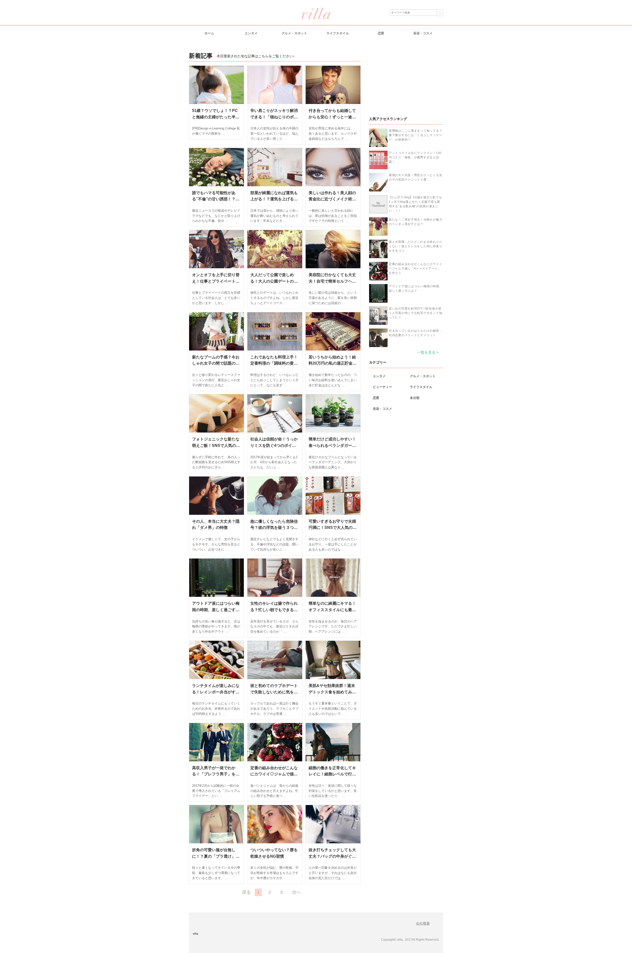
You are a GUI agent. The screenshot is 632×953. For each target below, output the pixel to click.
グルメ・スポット (294, 33)
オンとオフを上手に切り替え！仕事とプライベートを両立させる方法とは (215, 281)
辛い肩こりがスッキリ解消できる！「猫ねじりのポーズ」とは (274, 116)
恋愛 (381, 33)
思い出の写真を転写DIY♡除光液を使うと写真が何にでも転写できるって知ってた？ (415, 313)
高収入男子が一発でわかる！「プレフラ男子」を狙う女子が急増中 (215, 774)
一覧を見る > (428, 352)
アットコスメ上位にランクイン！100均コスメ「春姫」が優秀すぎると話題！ (415, 157)
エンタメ (251, 33)
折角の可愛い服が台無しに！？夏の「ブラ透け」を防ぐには (215, 856)
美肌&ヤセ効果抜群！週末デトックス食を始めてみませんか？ (332, 692)
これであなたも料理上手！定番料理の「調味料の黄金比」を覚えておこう (274, 363)
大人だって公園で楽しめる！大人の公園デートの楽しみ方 (274, 281)
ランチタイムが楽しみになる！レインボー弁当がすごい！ (215, 692)
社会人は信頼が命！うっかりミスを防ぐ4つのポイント (274, 445)
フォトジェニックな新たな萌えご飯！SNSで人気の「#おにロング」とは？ (215, 445)
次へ (296, 892)
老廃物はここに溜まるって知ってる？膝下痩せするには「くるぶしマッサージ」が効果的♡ (415, 135)
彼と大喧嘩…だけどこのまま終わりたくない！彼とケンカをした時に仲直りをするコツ (415, 246)
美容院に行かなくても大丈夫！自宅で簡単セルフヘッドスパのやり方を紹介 (332, 281)
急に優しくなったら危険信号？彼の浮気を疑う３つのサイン (274, 527)
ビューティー (382, 387)
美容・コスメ (423, 33)
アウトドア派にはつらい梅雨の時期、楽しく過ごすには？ (215, 609)
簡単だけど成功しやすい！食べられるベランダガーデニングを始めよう (332, 445)
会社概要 (423, 923)
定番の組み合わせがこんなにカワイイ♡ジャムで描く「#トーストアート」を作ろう (415, 268)
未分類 (414, 398)
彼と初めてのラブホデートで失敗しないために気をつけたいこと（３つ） (274, 692)
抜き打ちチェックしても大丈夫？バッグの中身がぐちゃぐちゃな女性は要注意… (332, 856)
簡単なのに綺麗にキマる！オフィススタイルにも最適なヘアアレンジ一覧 (332, 609)
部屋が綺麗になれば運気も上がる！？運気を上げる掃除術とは (274, 199)
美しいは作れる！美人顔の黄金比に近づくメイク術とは (332, 199)
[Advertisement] (406, 81)
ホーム (209, 33)
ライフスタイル (337, 33)
